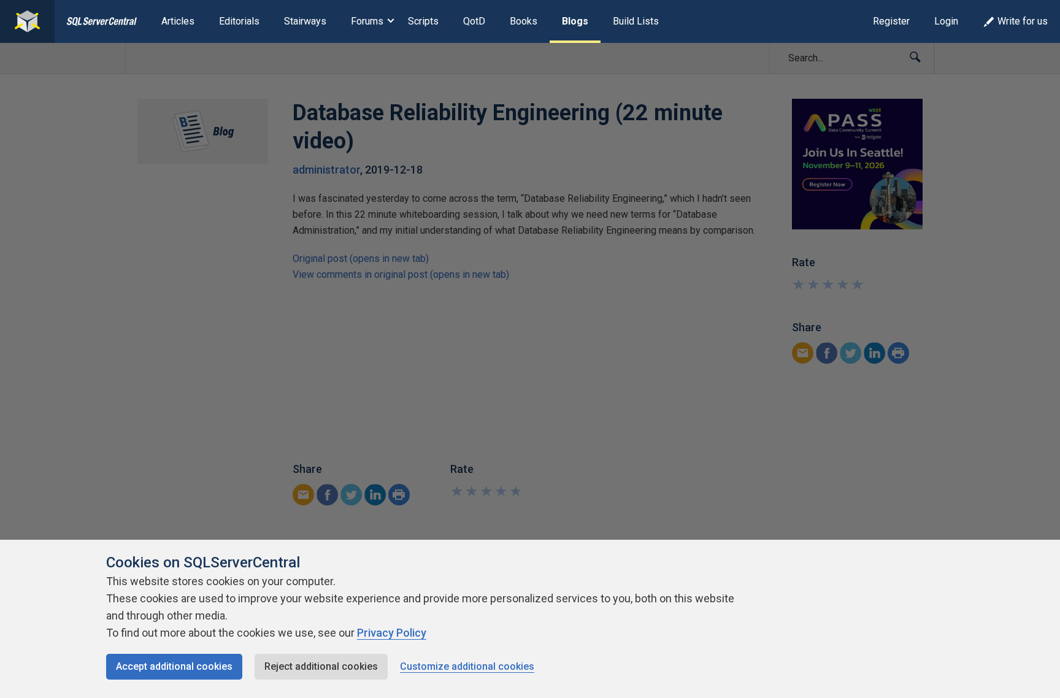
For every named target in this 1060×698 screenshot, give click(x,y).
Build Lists (636, 21)
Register (891, 21)
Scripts (423, 21)
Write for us (1022, 21)
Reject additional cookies (321, 666)
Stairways (305, 21)
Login (946, 21)
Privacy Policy (391, 632)
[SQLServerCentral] (27, 21)
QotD (474, 21)
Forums (367, 21)
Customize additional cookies (467, 666)
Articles (177, 21)
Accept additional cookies (174, 666)
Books (523, 21)
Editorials (239, 21)
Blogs (575, 21)
